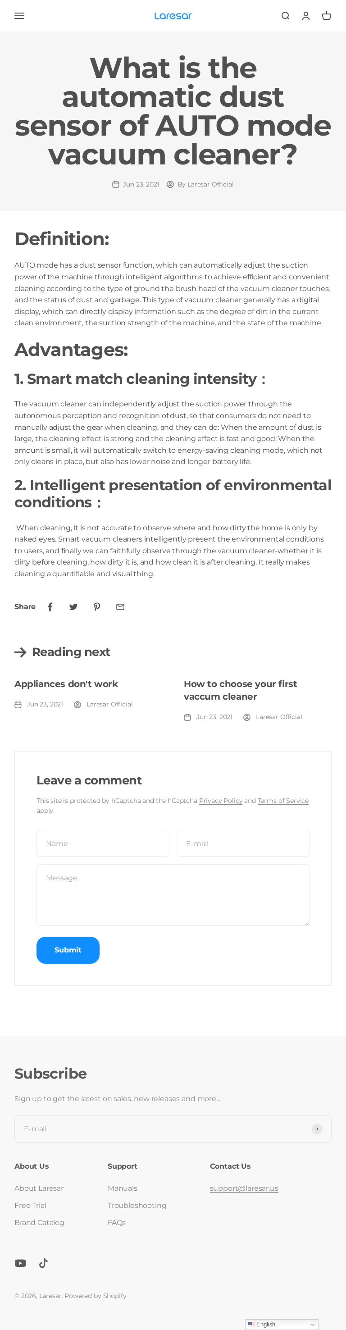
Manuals (122, 1188)
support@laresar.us (244, 1188)
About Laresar (39, 1188)
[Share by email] (120, 607)
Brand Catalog (39, 1222)
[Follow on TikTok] (43, 1263)
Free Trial (30, 1205)
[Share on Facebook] (50, 607)
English (265, 1324)
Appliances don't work (66, 684)
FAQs (117, 1222)
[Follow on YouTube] (20, 1263)
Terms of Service (283, 801)
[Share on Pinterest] (97, 607)
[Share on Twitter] (73, 607)
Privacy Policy (221, 801)
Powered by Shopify (95, 1296)
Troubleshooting (137, 1205)
